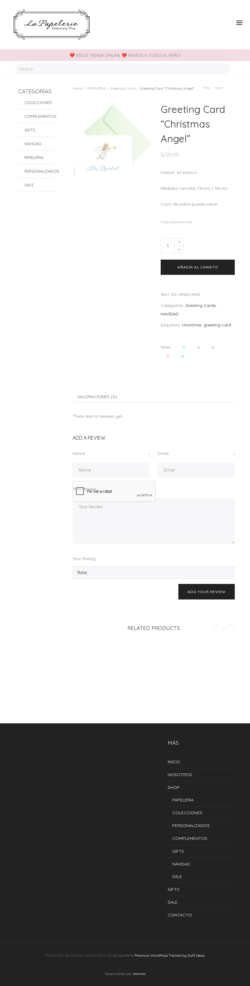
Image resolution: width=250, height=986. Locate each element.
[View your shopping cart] (226, 23)
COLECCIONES (38, 102)
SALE (29, 184)
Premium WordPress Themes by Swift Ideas (170, 955)
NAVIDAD (170, 314)
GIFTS (29, 130)
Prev (206, 87)
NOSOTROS (180, 774)
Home (77, 88)
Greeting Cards (123, 88)
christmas (192, 325)
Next (219, 87)
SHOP (174, 787)
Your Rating (84, 558)
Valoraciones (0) (97, 396)
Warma (139, 974)
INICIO (174, 762)
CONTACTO (180, 915)
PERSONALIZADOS (39, 171)
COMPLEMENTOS (39, 116)
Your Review (84, 488)
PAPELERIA (96, 88)
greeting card (217, 325)
